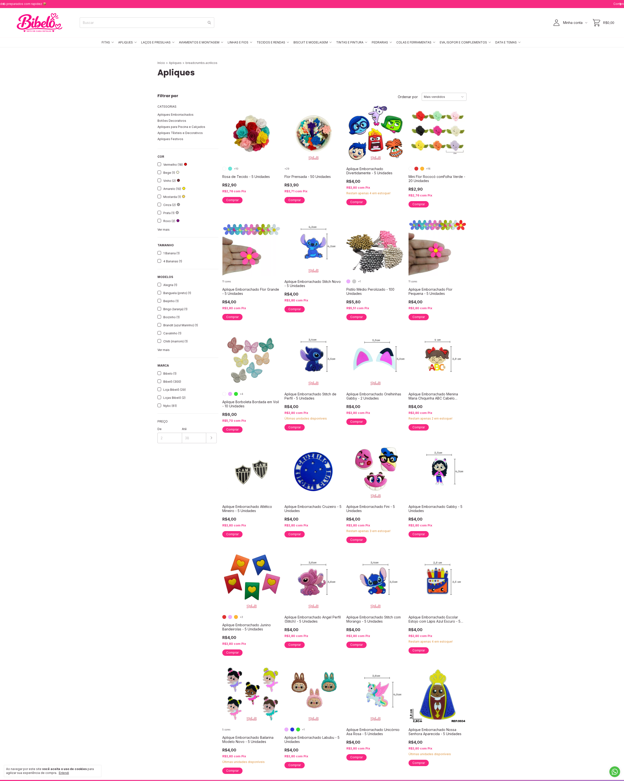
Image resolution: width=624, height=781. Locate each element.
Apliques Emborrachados (175, 114)
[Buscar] (209, 22)
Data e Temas (506, 42)
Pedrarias (380, 42)
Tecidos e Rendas (271, 42)
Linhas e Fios (238, 42)
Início (161, 63)
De (159, 429)
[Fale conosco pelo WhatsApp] (614, 771)
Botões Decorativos (171, 121)
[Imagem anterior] (229, 131)
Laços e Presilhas (156, 42)
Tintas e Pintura (349, 42)
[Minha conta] (556, 22)
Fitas (106, 42)
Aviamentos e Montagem (199, 42)
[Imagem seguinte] (273, 131)
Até (184, 429)
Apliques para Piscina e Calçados (181, 127)
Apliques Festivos (170, 139)
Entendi (64, 773)
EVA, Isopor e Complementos (463, 42)
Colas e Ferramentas (413, 42)
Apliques (125, 42)
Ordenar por (408, 97)
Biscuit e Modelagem (310, 42)
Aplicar (211, 438)
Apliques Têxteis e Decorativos (180, 133)
